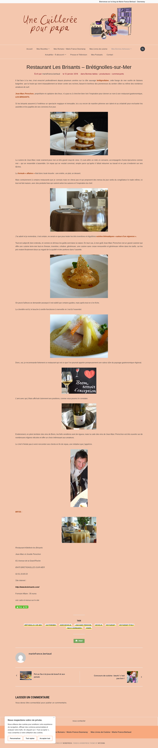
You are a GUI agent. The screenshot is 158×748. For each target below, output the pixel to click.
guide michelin (65, 625)
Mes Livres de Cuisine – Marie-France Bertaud (111, 732)
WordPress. (68, 743)
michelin (98, 625)
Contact (110, 55)
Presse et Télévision (78, 55)
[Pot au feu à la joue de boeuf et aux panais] (25, 675)
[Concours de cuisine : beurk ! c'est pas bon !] (132, 677)
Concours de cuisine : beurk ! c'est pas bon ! (109, 677)
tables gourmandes (74, 628)
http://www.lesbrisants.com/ (27, 587)
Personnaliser (15, 738)
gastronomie (51, 625)
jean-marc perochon (83, 625)
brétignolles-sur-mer (33, 625)
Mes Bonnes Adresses (120, 49)
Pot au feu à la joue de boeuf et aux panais (49, 675)
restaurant (110, 625)
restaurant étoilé (126, 625)
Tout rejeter (30, 738)
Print (81, 641)
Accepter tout (45, 738)
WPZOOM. (101, 743)
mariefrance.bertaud (51, 74)
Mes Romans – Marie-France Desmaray (70, 732)
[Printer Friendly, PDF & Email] (21, 607)
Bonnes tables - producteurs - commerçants (104, 74)
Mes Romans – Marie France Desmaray (69, 49)
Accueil (29, 49)
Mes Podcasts (97, 55)
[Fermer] (53, 717)
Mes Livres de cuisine (98, 49)
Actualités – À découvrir (54, 55)
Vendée (88, 628)
